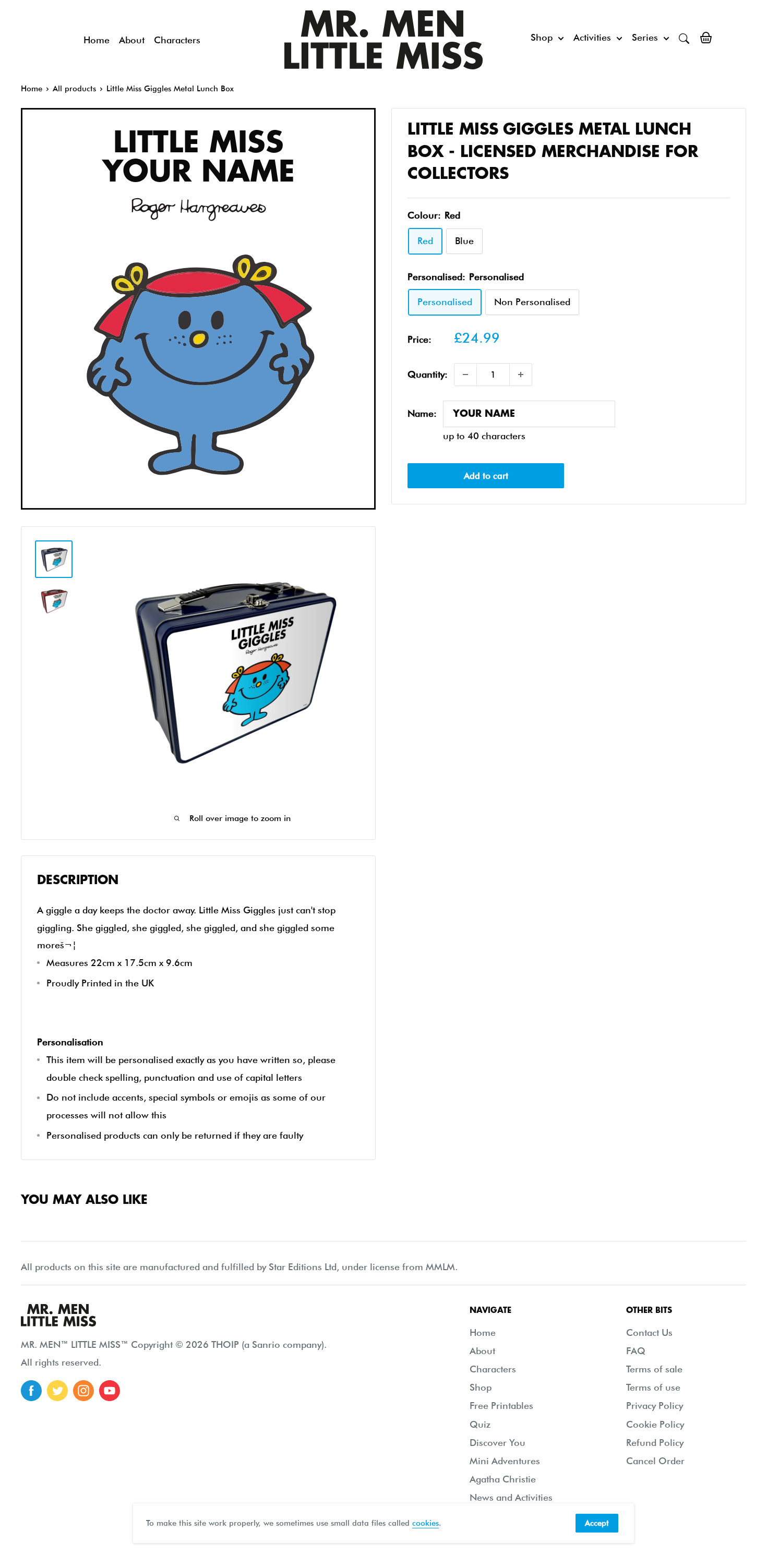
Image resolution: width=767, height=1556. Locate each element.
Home (96, 39)
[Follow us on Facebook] (31, 1390)
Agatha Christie (503, 1479)
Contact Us (649, 1332)
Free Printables (501, 1405)
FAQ (635, 1350)
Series (645, 37)
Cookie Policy (655, 1424)
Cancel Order (655, 1460)
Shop (542, 37)
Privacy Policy (654, 1405)
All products (74, 88)
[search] (684, 37)
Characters (177, 39)
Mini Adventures (505, 1460)
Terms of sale (654, 1369)
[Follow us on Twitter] (57, 1390)
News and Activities (511, 1497)
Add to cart (486, 476)
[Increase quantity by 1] (521, 374)
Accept (597, 1523)
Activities (592, 37)
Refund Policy (655, 1442)
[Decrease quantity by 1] (465, 374)
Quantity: (428, 374)
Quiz (480, 1424)
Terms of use (653, 1387)
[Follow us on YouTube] (109, 1390)
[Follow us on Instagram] (83, 1390)
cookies (425, 1523)
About (132, 39)
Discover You (497, 1442)
